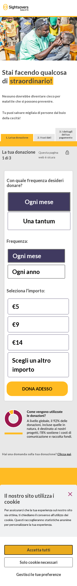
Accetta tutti (38, 550)
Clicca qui (64, 454)
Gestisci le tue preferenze (38, 574)
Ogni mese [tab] (39, 201)
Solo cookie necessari (38, 562)
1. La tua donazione (17, 137)
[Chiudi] (70, 494)
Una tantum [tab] (39, 221)
